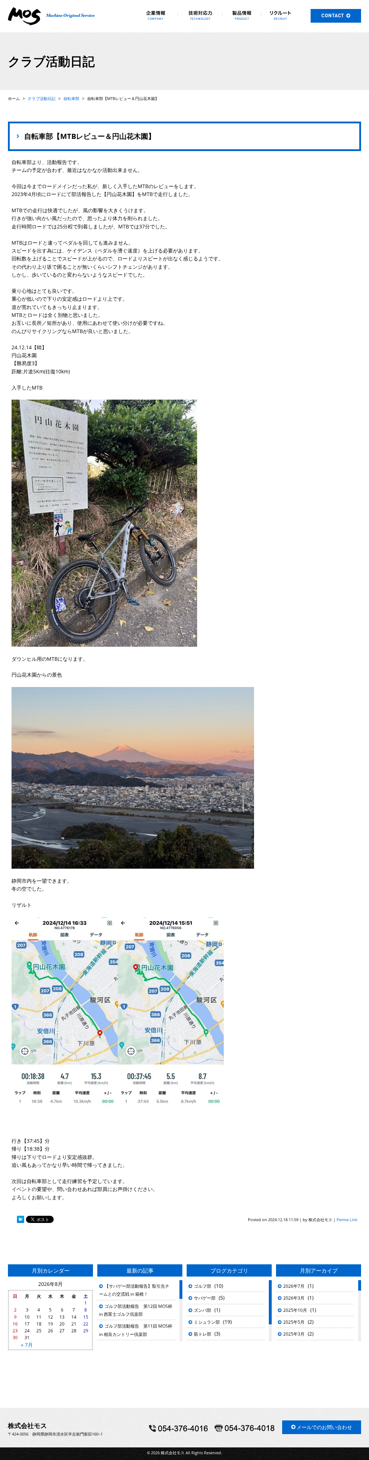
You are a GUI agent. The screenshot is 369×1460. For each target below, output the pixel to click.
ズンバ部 (202, 1310)
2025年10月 (295, 1310)
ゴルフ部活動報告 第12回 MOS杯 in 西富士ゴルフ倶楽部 (135, 1310)
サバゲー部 (204, 1298)
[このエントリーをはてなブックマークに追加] (20, 1220)
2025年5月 (293, 1322)
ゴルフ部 (202, 1286)
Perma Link (347, 1219)
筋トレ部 (202, 1334)
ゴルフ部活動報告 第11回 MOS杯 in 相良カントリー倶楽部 (135, 1330)
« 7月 (27, 1344)
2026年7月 (293, 1286)
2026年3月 (293, 1298)
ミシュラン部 (207, 1322)
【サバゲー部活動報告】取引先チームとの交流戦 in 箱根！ (134, 1290)
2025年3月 (293, 1334)
